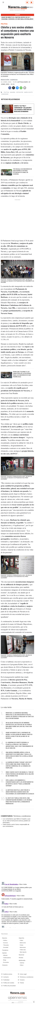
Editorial (5, 955)
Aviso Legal (23, 974)
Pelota (21, 945)
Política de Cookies (8, 983)
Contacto (6, 977)
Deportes (21, 938)
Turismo (22, 980)
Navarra (4, 938)
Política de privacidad (9, 986)
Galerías (22, 962)
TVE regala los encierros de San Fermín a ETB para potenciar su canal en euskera (22, 171)
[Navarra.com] (17, 7)
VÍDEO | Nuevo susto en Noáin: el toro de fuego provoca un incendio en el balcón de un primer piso (20, 774)
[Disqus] (17, 854)
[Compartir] (9, 87)
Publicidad (6, 980)
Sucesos (5, 942)
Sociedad (5, 947)
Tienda (22, 983)
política (6, 92)
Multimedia (22, 960)
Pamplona (5, 950)
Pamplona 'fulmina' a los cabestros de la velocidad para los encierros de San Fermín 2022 (22, 374)
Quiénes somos (7, 974)
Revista (21, 957)
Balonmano (23, 947)
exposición (19, 92)
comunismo (4, 94)
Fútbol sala (23, 949)
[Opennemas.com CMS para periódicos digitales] (17, 999)
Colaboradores (7, 957)
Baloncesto (23, 942)
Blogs (4, 960)
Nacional (21, 955)
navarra (12, 92)
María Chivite (28, 92)
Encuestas (6, 962)
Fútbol (21, 940)
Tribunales (6, 945)
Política (5, 940)
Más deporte (23, 952)
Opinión (4, 953)
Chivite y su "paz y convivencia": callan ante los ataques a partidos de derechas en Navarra (23, 108)
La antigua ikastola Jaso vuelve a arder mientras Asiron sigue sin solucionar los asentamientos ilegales (20, 792)
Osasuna (4, 965)
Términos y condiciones (22, 816)
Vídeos (21, 965)
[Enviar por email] (24, 87)
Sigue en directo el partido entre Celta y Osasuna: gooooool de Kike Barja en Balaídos (17, 18)
